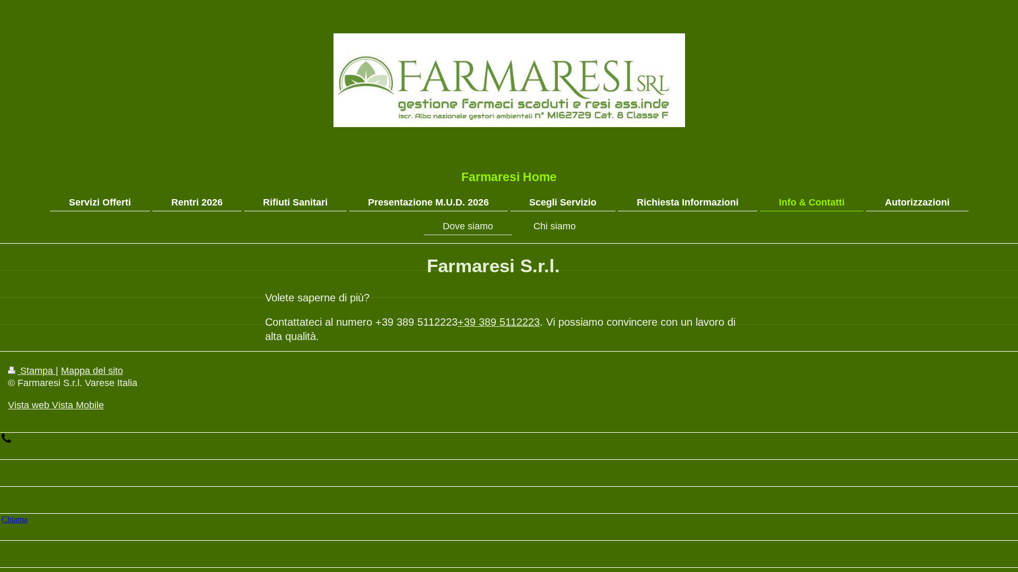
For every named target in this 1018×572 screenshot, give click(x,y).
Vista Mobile (76, 405)
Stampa (36, 370)
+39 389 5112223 (499, 322)
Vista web (28, 405)
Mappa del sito (92, 370)
